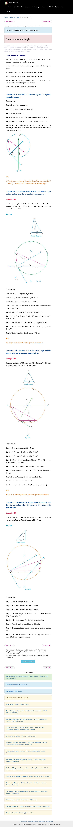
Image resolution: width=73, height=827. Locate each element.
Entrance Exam (59, 7)
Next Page (46, 21)
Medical (27, 7)
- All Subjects (16, 684)
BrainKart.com (14, 2)
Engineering (35, 7)
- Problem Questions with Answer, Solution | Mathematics (28, 806)
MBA (42, 7)
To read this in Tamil (28, 661)
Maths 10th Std (14, 17)
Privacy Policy (23, 821)
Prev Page (10, 21)
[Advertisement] (62, 43)
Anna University (18, 7)
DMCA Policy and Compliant (46, 821)
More (8, 11)
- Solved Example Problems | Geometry (28, 776)
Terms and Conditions (33, 821)
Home (6, 17)
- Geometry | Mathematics (17, 704)
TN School (50, 7)
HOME (9, 7)
